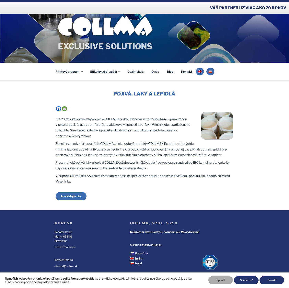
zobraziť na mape (64, 247)
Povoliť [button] (272, 280)
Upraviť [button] (220, 280)
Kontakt (186, 71)
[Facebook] (58, 108)
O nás (155, 71)
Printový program (67, 71)
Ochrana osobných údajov (146, 244)
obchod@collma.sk (66, 266)
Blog (170, 71)
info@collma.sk (63, 259)
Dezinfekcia (135, 71)
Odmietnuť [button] (246, 280)
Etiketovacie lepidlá (103, 71)
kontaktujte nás (71, 196)
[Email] (64, 108)
